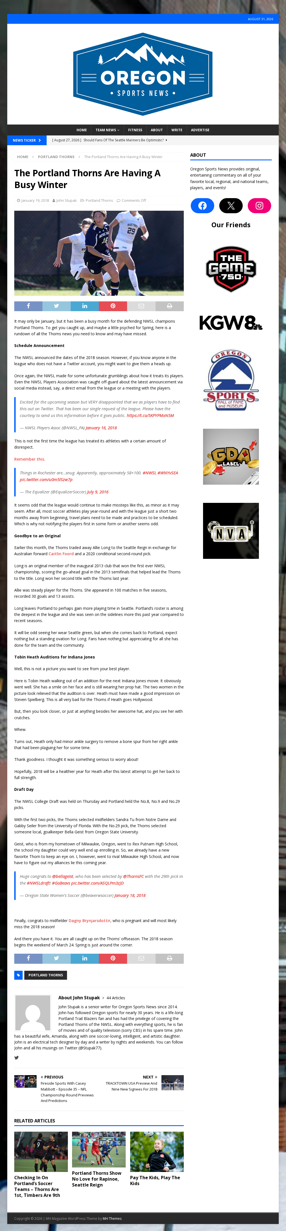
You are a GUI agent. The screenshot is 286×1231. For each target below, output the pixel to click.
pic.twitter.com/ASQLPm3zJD (97, 883)
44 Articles (115, 997)
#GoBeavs (61, 883)
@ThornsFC (133, 876)
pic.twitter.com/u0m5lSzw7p (46, 479)
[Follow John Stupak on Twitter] (16, 1057)
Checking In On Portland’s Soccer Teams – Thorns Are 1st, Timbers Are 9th (37, 1186)
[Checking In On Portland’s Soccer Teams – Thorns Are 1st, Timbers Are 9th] (41, 1152)
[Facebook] (202, 205)
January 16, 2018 (101, 427)
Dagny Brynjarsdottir (89, 920)
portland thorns (45, 975)
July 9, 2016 (97, 491)
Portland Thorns (99, 200)
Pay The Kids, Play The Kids (155, 1180)
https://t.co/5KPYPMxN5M (150, 415)
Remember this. (29, 459)
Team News (106, 130)
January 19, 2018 (35, 200)
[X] (231, 205)
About (157, 130)
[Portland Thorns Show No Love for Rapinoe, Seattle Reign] (99, 1149)
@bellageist (62, 876)
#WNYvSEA (168, 472)
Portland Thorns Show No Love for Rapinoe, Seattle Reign (96, 1179)
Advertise (200, 130)
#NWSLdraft (38, 883)
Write (176, 130)
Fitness (135, 130)
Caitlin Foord (61, 553)
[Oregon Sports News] (143, 121)
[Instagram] (259, 205)
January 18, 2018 (130, 895)
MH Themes (112, 1218)
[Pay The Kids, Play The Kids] (157, 1152)
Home (82, 130)
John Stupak (66, 200)
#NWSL (149, 472)
